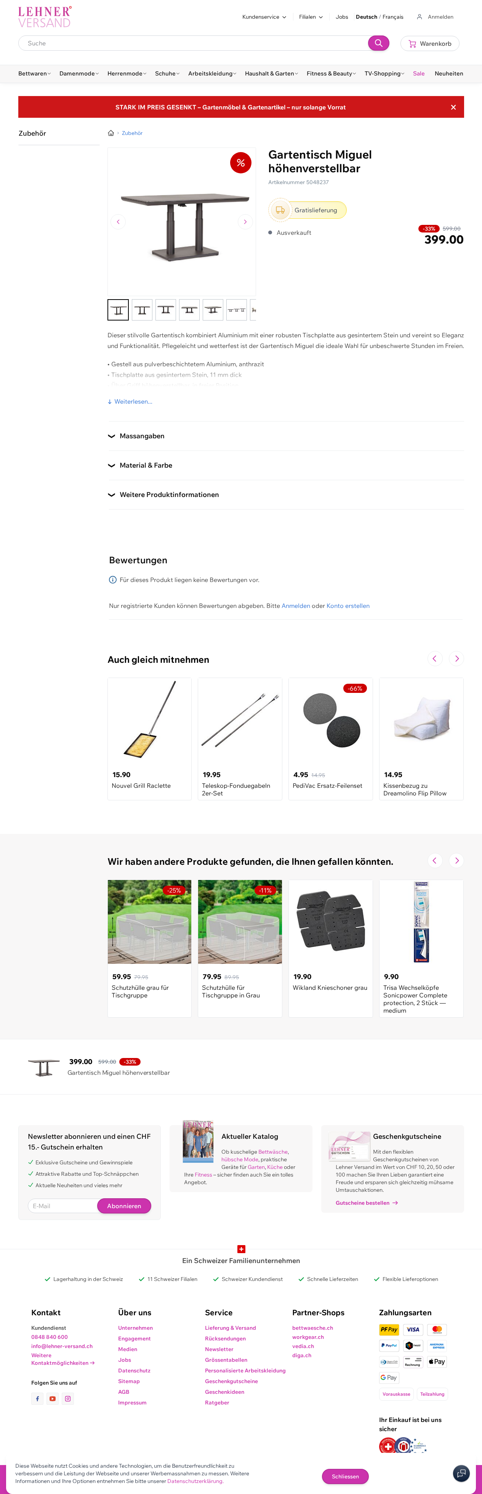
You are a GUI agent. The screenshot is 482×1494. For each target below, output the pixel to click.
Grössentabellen (226, 1359)
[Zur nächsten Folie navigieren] (456, 658)
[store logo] (45, 16)
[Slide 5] (213, 310)
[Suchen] (378, 43)
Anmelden (296, 605)
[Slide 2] (142, 310)
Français (393, 16)
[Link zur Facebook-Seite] (38, 1399)
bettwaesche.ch (312, 1327)
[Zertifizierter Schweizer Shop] (388, 1446)
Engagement (134, 1338)
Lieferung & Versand (230, 1327)
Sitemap (129, 1381)
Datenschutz (134, 1370)
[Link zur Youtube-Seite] (54, 1399)
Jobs (342, 16)
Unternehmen (135, 1327)
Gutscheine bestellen (362, 1202)
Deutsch (366, 16)
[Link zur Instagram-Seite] (68, 1399)
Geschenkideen (224, 1391)
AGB (124, 1391)
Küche (275, 1167)
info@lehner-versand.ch (62, 1346)
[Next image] (245, 221)
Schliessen (345, 1476)
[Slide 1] (118, 310)
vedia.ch (303, 1346)
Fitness (203, 1174)
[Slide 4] (189, 310)
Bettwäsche (273, 1151)
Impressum (132, 1402)
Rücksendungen (225, 1338)
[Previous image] (118, 221)
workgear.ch (308, 1337)
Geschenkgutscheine (231, 1381)
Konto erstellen (348, 605)
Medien (127, 1349)
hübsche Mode (239, 1159)
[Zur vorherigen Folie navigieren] (435, 658)
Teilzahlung (432, 1394)
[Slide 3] (165, 310)
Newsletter (219, 1349)
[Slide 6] (236, 310)
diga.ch (301, 1355)
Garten (256, 1167)
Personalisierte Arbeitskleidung (245, 1370)
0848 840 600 (49, 1337)
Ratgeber (217, 1402)
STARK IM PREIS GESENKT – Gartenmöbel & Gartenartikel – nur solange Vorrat (230, 107)
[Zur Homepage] (110, 133)
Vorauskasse (396, 1394)
